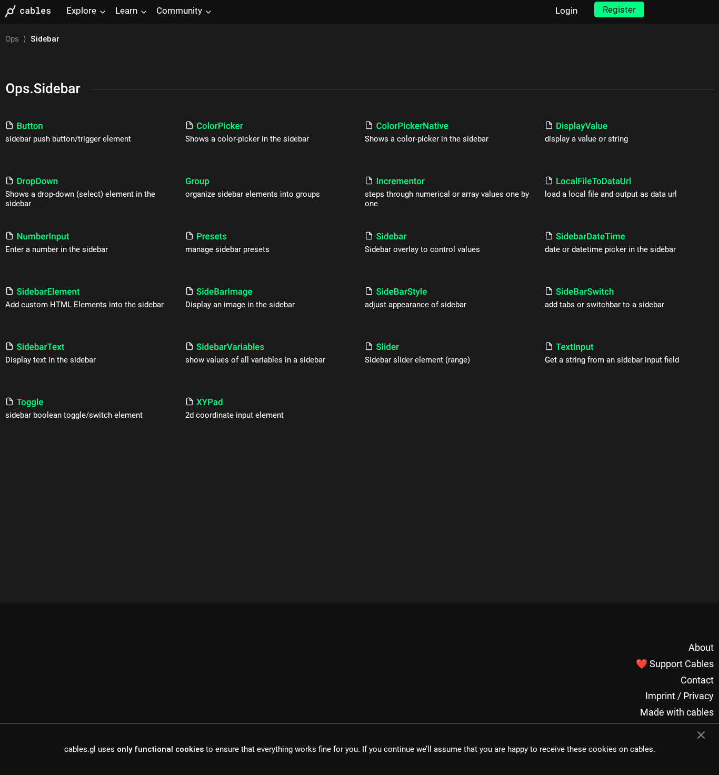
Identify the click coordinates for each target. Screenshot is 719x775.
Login (566, 10)
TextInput (575, 347)
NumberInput (42, 237)
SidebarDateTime (590, 237)
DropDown (37, 181)
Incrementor (400, 181)
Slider (387, 347)
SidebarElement (47, 292)
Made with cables (677, 712)
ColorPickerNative (412, 126)
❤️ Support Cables (675, 663)
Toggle (29, 402)
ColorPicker (219, 126)
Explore (81, 10)
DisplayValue (581, 126)
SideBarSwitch (585, 292)
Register (619, 9)
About (701, 647)
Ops (12, 39)
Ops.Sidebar (42, 89)
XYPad (209, 402)
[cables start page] (31, 11)
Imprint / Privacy (679, 695)
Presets (211, 237)
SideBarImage (224, 292)
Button (29, 126)
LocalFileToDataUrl (593, 181)
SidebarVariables (230, 347)
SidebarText (40, 347)
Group (197, 181)
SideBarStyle (401, 292)
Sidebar (391, 237)
